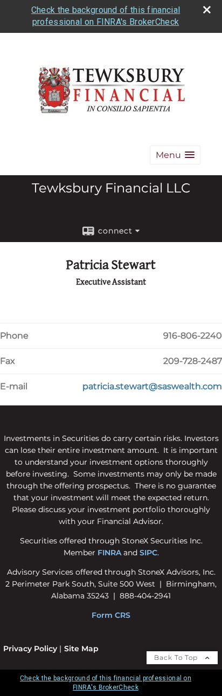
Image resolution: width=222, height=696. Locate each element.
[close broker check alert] (207, 9)
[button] (175, 155)
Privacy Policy (30, 648)
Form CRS (111, 615)
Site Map (81, 648)
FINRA (109, 552)
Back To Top (177, 657)
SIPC (148, 552)
